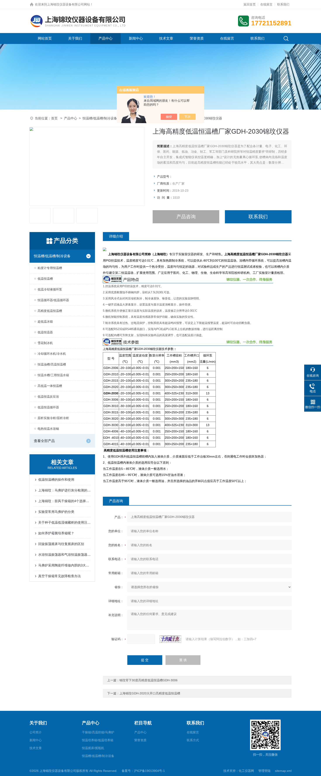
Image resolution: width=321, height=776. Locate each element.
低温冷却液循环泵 (50, 289)
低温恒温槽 (45, 278)
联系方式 (193, 740)
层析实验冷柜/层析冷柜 (53, 418)
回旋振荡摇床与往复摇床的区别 (61, 544)
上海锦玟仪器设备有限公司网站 (68, 4)
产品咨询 (186, 216)
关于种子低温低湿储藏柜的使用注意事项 (64, 522)
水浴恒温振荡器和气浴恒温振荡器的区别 (64, 554)
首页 (55, 118)
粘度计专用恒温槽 (50, 268)
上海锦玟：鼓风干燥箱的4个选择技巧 (64, 501)
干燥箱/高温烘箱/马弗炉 (98, 732)
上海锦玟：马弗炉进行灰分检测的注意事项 (64, 490)
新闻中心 (136, 38)
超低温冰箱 (45, 321)
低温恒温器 (45, 332)
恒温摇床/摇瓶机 (93, 748)
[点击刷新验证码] (170, 639)
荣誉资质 (197, 38)
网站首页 (45, 38)
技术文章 (166, 38)
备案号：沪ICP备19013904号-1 (143, 771)
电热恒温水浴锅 (48, 428)
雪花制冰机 (45, 343)
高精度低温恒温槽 (50, 311)
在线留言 (266, 4)
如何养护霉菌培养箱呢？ (56, 533)
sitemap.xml (283, 771)
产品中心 (105, 38)
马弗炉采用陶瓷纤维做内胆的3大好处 (64, 565)
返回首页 (249, 4)
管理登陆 (264, 771)
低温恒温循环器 (48, 407)
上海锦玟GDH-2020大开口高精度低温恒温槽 (149, 693)
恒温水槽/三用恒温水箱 (53, 375)
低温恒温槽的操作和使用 (56, 479)
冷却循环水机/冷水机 (52, 353)
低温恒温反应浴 (48, 396)
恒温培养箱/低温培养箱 (97, 740)
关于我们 (75, 38)
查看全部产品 (44, 441)
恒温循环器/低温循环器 (53, 300)
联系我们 (283, 4)
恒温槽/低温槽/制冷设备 (100, 118)
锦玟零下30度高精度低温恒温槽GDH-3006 (148, 680)
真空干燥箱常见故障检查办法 (59, 576)
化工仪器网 (246, 771)
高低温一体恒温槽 (50, 386)
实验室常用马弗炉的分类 (56, 512)
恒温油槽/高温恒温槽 (52, 364)
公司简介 (35, 732)
